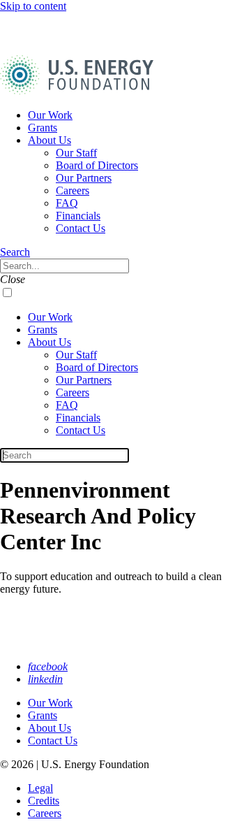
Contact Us (80, 228)
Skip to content (33, 6)
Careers (72, 190)
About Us (49, 140)
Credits (43, 801)
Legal (40, 788)
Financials (78, 216)
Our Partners (84, 178)
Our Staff (76, 153)
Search (15, 252)
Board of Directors (97, 165)
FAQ (67, 203)
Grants (42, 127)
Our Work (50, 115)
